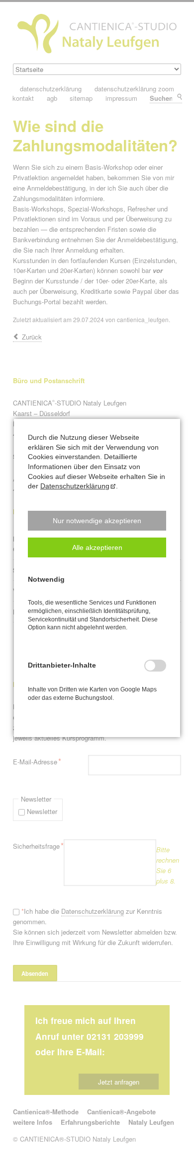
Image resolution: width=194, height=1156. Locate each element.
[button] (97, 521)
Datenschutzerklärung (74, 486)
